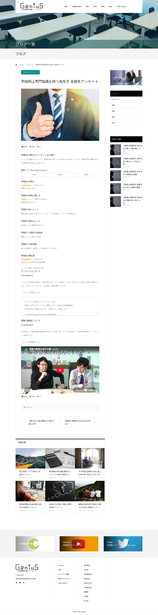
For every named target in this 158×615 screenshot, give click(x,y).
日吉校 (86, 570)
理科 (113, 117)
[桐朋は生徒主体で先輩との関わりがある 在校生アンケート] (90, 491)
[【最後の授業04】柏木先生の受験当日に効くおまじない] (115, 201)
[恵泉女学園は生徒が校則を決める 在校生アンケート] (30, 491)
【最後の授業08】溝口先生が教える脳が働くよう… (132, 148)
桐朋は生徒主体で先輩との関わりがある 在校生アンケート (90, 507)
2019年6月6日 (51, 314)
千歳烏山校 (87, 587)
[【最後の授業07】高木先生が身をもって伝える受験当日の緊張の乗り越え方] (115, 162)
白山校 (86, 601)
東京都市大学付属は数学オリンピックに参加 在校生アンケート (60, 475)
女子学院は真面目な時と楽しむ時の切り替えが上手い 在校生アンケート (90, 475)
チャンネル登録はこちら (31, 342)
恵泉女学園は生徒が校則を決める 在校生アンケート (30, 505)
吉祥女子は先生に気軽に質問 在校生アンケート (60, 505)
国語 (113, 111)
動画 (102, 6)
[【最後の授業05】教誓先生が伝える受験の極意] (115, 188)
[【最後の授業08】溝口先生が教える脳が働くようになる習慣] (115, 149)
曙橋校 (86, 592)
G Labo (60, 565)
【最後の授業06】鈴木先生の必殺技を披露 (132, 173)
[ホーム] (16, 65)
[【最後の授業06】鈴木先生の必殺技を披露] (115, 175)
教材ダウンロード (64, 579)
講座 (87, 6)
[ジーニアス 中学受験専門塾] (31, 6)
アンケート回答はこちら (31, 292)
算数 (113, 105)
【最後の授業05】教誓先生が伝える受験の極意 (132, 186)
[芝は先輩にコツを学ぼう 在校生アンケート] (30, 458)
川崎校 (86, 596)
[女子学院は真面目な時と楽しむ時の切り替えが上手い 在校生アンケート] (90, 458)
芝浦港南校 (87, 574)
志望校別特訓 (76, 6)
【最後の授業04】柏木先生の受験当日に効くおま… (132, 200)
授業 (65, 6)
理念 (59, 570)
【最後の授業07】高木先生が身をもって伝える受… (132, 161)
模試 (95, 6)
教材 (110, 6)
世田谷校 (87, 579)
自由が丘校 (87, 583)
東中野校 (87, 565)
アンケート (34, 72)
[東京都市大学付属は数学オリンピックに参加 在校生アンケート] (60, 458)
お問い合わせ (121, 6)
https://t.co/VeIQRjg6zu (65, 305)
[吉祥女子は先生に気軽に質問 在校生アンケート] (60, 491)
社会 (113, 123)
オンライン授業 (63, 574)
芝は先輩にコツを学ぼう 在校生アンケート (29, 473)
